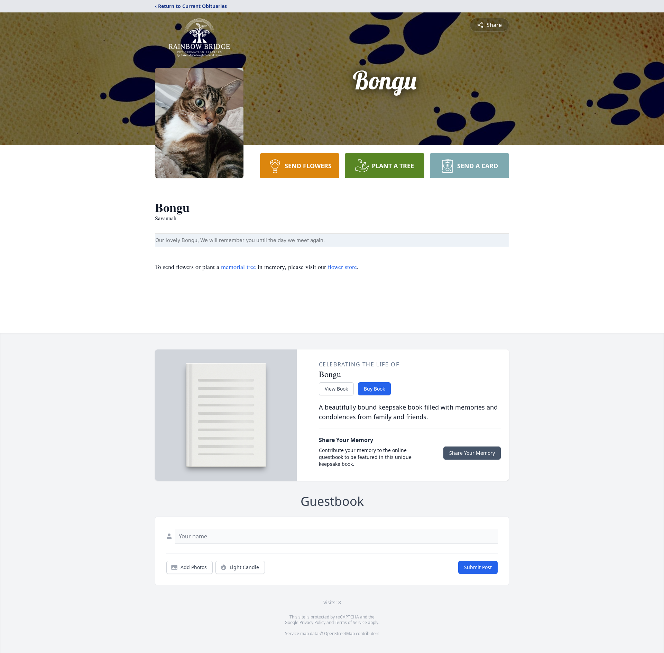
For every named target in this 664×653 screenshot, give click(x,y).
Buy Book (374, 388)
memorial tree (238, 266)
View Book (336, 388)
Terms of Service (351, 622)
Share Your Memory (472, 453)
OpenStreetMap (339, 633)
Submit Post (478, 567)
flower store (342, 266)
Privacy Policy (312, 622)
